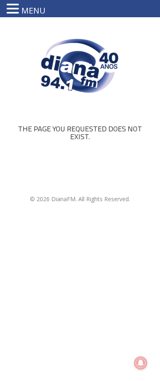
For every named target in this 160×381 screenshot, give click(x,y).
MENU (33, 10)
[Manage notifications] (140, 363)
